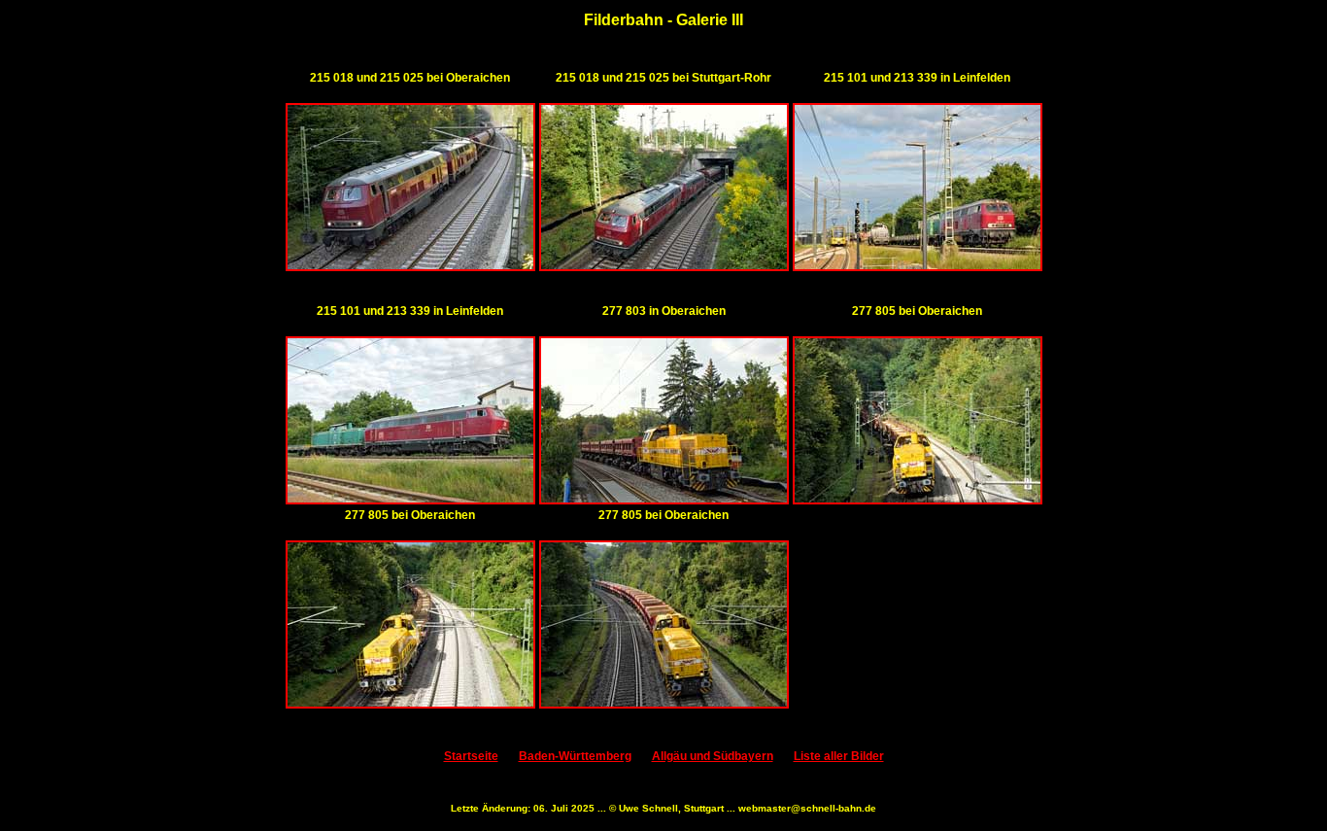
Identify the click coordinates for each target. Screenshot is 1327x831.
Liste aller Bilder (839, 756)
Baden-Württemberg (575, 756)
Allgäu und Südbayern (712, 756)
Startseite (471, 756)
